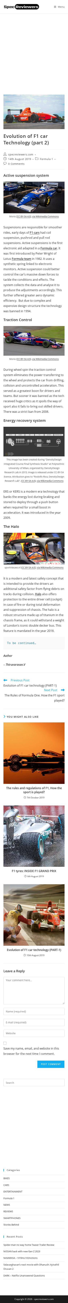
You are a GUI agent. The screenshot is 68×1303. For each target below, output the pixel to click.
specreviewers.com (20, 154)
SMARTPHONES (11, 1218)
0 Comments (16, 163)
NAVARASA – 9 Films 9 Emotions (20, 1258)
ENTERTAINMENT (12, 1191)
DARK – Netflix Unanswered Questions (24, 1275)
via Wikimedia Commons (45, 216)
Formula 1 (46, 159)
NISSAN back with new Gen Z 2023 (21, 1251)
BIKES (6, 1178)
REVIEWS (8, 1211)
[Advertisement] (34, 49)
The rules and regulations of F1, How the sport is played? (34, 790)
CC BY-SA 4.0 (23, 216)
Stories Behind (11, 1224)
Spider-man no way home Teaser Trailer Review (28, 1244)
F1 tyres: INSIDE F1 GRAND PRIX (34, 871)
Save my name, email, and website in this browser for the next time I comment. (31, 1051)
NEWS (6, 1204)
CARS (6, 1185)
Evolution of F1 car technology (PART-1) (34, 950)
